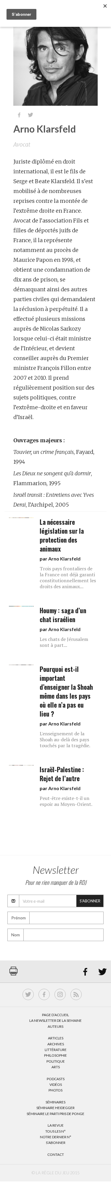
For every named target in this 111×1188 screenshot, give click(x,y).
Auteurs (55, 1026)
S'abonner (90, 901)
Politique (55, 1061)
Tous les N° (55, 1131)
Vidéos (55, 1084)
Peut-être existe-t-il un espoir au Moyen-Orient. (66, 801)
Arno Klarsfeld (64, 558)
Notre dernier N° (55, 1137)
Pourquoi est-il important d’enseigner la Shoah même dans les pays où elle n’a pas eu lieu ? (66, 691)
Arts (56, 1067)
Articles (55, 1038)
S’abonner (55, 1142)
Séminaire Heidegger (55, 1108)
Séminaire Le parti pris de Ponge (55, 1113)
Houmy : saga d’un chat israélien (63, 615)
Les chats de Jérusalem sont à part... (64, 642)
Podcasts (56, 1079)
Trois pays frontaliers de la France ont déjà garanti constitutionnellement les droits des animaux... (68, 577)
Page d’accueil (55, 1015)
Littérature (56, 1049)
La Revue (56, 1125)
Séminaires (55, 1102)
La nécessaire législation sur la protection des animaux (62, 535)
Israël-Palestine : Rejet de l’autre (62, 774)
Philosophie (55, 1055)
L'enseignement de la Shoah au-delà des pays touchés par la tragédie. (65, 739)
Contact (55, 1154)
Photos (55, 1090)
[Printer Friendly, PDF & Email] (13, 974)
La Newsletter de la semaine (55, 1020)
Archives (55, 1044)
